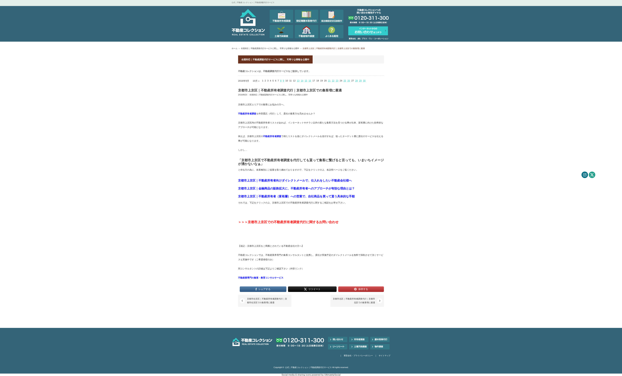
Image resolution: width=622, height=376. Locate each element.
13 (298, 81)
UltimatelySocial (332, 374)
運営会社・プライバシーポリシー (358, 355)
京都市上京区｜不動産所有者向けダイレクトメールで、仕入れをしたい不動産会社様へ (295, 180)
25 (345, 81)
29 (360, 81)
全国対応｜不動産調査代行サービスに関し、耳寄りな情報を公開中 (270, 48)
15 (306, 81)
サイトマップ (384, 355)
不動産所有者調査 (247, 113)
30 (364, 81)
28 (356, 81)
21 (329, 81)
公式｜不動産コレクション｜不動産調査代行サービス (308, 367)
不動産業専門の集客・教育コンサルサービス (260, 277)
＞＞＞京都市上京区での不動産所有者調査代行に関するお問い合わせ (288, 222)
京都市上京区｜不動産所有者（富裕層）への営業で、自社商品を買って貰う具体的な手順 (296, 196)
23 (337, 81)
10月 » (256, 81)
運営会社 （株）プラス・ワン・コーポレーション (368, 39)
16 (310, 81)
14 (302, 81)
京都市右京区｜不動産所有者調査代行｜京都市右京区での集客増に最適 (267, 301)
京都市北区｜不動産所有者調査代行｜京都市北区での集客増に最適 (354, 301)
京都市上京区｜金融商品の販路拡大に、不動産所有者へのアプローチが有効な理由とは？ (296, 188)
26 (348, 81)
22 (333, 81)
